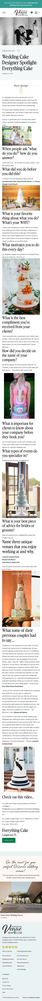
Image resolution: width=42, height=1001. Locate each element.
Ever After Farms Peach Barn (12, 686)
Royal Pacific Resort (24, 181)
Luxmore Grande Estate (10, 557)
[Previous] (3, 901)
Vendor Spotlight (8, 51)
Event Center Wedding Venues (12, 915)
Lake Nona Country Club (11, 562)
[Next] (39, 901)
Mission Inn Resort (8, 559)
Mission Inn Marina (20, 712)
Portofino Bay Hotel (9, 181)
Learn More (8, 840)
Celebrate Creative (34, 997)
